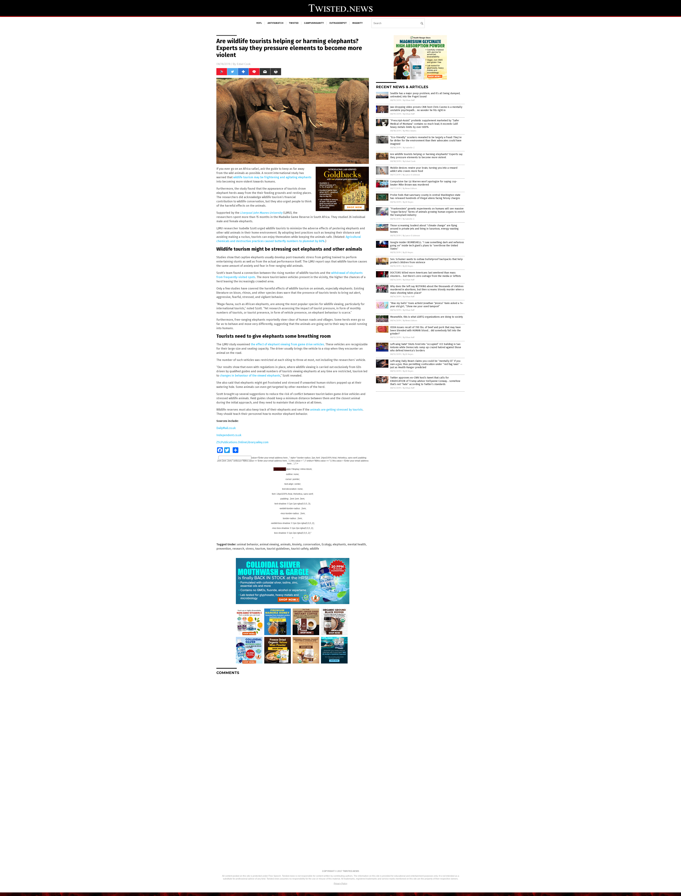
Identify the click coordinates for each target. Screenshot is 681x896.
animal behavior (247, 544)
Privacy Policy (340, 883)
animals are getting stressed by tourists (336, 409)
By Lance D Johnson (411, 175)
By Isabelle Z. (409, 147)
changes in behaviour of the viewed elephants (250, 375)
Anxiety (296, 544)
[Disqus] (292, 722)
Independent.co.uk (228, 435)
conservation (311, 544)
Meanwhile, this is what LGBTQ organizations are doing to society (426, 316)
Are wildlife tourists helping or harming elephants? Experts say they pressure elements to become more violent (426, 156)
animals (285, 544)
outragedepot (338, 23)
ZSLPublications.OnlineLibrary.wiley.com (242, 442)
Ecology (326, 544)
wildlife (314, 548)
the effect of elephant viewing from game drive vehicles (287, 344)
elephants (339, 544)
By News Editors (410, 188)
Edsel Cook (244, 64)
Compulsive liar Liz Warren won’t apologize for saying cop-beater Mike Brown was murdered (423, 183)
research (238, 548)
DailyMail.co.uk (226, 428)
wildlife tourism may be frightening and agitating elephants (272, 177)
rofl (259, 23)
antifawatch (275, 23)
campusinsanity (314, 23)
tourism (260, 548)
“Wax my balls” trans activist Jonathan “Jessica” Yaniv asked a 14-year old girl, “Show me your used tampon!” (427, 305)
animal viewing (269, 544)
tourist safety (299, 548)
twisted (293, 23)
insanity (357, 23)
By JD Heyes (408, 202)
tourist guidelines (278, 548)
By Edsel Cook (409, 161)
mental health (356, 544)
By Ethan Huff (408, 100)
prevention (223, 548)
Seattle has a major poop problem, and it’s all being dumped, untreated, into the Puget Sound (425, 95)
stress (250, 548)
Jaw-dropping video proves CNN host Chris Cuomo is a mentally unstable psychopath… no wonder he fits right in (426, 109)
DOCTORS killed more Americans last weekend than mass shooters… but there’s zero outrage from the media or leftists (425, 274)
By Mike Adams (409, 131)
